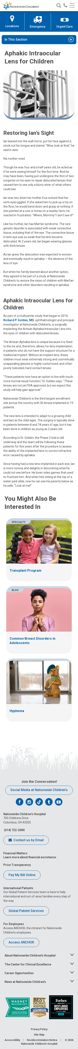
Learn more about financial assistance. (30, 857)
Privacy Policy (39, 1029)
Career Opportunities (19, 973)
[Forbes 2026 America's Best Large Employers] (61, 1007)
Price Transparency (17, 865)
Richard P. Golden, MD (18, 320)
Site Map (39, 1034)
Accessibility (12, 1040)
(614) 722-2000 (14, 830)
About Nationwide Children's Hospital (30, 955)
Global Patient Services (26, 911)
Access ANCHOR (21, 942)
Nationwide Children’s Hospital (39, 1043)
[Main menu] (72, 5)
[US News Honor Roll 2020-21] (39, 1007)
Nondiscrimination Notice (42, 1040)
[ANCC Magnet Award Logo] (17, 1007)
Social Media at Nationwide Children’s (39, 790)
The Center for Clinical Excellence (28, 964)
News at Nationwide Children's (25, 981)
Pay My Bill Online (22, 875)
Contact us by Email (28, 840)
